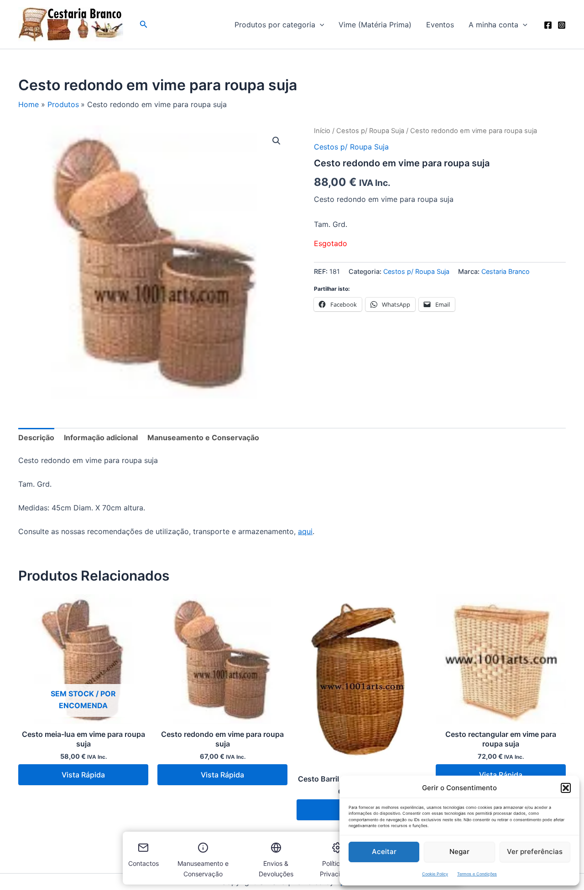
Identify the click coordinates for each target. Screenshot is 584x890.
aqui (305, 531)
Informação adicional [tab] (101, 437)
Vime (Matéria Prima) (375, 24)
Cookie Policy (435, 873)
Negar (459, 851)
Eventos (440, 24)
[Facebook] (548, 25)
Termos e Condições (477, 873)
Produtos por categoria (275, 24)
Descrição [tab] (36, 437)
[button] (565, 787)
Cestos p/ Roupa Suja (370, 131)
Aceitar (384, 851)
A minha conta (493, 24)
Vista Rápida (83, 774)
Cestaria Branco (505, 271)
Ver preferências (535, 851)
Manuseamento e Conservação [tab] (203, 437)
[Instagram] (562, 25)
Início (322, 131)
